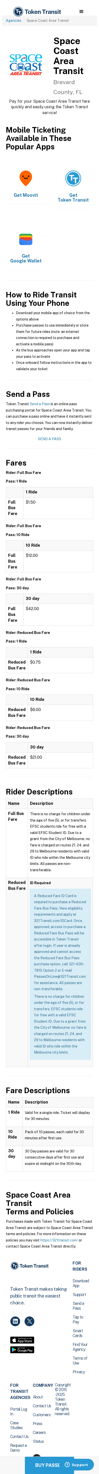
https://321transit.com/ (59, 1240)
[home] (36, 12)
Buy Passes (49, 1465)
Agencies (13, 21)
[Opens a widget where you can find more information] (76, 1465)
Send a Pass (40, 404)
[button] (81, 11)
